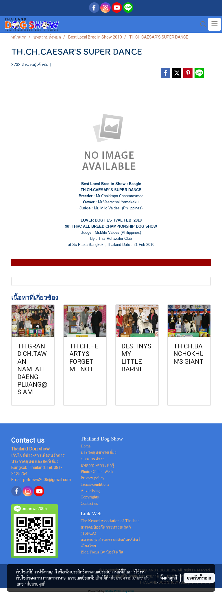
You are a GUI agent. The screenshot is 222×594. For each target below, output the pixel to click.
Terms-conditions (95, 484)
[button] (201, 24)
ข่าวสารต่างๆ (93, 459)
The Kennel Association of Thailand (110, 521)
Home (85, 446)
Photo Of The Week (97, 471)
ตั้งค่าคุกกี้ (168, 577)
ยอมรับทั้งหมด (199, 577)
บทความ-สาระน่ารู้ (97, 465)
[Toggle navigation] (214, 24)
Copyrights (90, 497)
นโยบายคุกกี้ (35, 583)
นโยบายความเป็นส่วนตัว (129, 577)
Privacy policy (92, 478)
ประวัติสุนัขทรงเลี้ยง (98, 452)
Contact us (89, 503)
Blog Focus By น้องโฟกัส (102, 552)
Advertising (90, 491)
